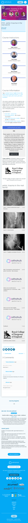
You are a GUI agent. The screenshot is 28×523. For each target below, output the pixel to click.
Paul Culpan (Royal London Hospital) (13, 121)
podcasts (14, 502)
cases (14, 505)
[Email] (11, 349)
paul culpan (8, 95)
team (14, 507)
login (20, 2)
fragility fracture (16, 93)
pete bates (20, 95)
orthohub (4, 28)
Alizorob (8, 382)
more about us (14, 475)
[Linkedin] (9, 349)
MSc (14, 509)
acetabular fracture (9, 93)
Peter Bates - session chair (10, 113)
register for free (14, 154)
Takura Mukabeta (10, 362)
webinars (14, 504)
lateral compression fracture (12, 94)
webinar (3, 19)
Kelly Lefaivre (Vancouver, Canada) (12, 118)
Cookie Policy (17, 519)
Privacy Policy (10, 519)
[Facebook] (4, 349)
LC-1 (19, 94)
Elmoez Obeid (9, 371)
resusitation (4, 97)
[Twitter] (6, 349)
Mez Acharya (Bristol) (9, 115)
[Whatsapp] (14, 349)
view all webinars (14, 454)
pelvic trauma (14, 95)
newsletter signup (14, 466)
